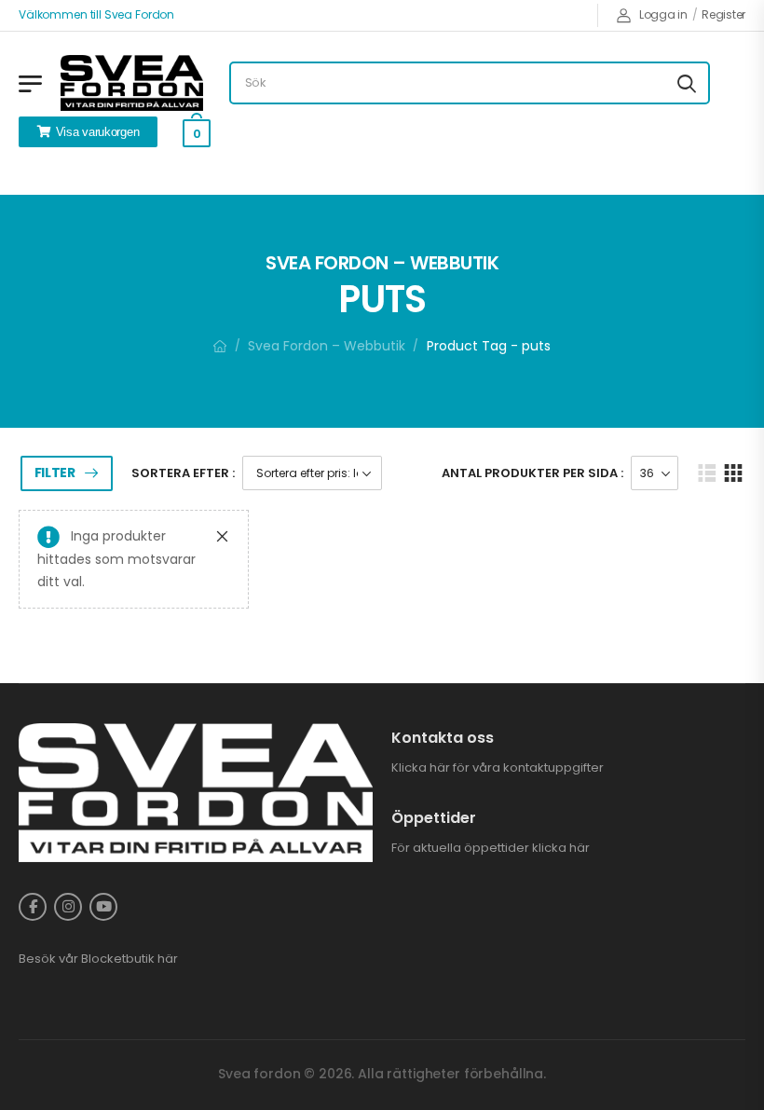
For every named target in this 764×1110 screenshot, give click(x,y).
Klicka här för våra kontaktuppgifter (497, 767)
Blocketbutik (118, 958)
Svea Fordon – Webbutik (326, 345)
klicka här (561, 847)
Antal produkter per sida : (532, 473)
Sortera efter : (183, 473)
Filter (54, 472)
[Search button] (686, 83)
